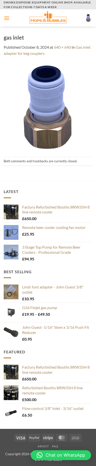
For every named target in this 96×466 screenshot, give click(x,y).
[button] (7, 18)
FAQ (55, 446)
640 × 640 (62, 47)
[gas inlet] (48, 106)
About (43, 446)
